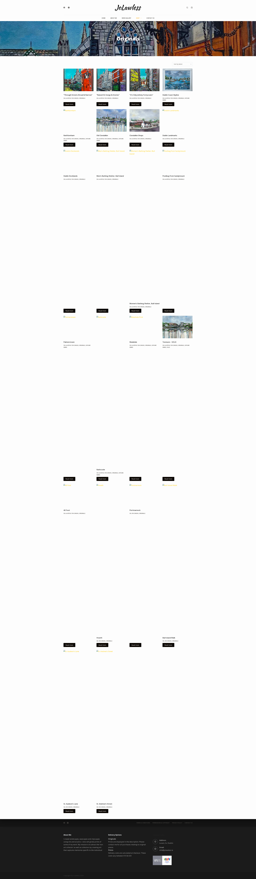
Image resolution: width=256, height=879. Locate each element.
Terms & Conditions (143, 823)
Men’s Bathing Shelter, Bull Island (110, 176)
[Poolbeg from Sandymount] (177, 161)
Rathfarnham (69, 135)
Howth (99, 638)
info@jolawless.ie (166, 850)
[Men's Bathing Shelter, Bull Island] (111, 161)
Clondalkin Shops (136, 135)
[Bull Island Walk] (177, 559)
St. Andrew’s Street (104, 804)
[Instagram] (69, 7)
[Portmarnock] (145, 495)
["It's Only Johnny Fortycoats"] (145, 80)
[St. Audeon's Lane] (79, 725)
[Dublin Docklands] (79, 161)
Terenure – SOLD (169, 342)
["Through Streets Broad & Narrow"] (79, 80)
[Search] (187, 7)
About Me (113, 18)
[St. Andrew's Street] (111, 725)
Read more (69, 104)
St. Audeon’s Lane (71, 804)
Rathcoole (100, 469)
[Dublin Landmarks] (177, 120)
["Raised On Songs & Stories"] (111, 80)
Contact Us (150, 18)
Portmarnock (135, 510)
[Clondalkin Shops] (145, 120)
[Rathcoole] (111, 391)
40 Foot (67, 510)
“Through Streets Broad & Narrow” (78, 95)
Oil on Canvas (101, 641)
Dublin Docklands (71, 176)
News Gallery (126, 18)
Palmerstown (69, 342)
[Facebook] (64, 7)
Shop (138, 18)
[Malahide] (145, 327)
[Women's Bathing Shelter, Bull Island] (145, 225)
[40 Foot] (79, 495)
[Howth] (111, 559)
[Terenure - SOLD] (177, 327)
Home (103, 18)
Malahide (133, 342)
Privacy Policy (177, 823)
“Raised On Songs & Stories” (108, 95)
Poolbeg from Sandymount (173, 176)
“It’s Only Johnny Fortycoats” (141, 95)
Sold (168, 347)
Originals (82, 98)
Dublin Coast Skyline (170, 95)
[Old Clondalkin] (111, 120)
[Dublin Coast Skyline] (177, 80)
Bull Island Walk (168, 638)
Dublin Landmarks (169, 135)
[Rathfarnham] (79, 120)
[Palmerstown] (79, 327)
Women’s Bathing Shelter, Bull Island (144, 303)
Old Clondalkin (102, 135)
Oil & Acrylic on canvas (71, 98)
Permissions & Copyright (161, 823)
